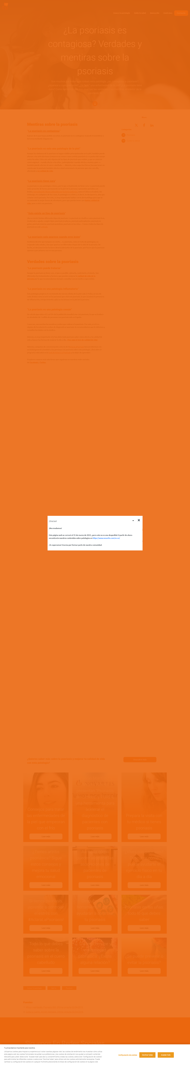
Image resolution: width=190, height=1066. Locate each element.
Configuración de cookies (127, 1055)
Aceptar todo (166, 1055)
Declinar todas (147, 1055)
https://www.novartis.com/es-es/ (106, 538)
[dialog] (95, 1055)
